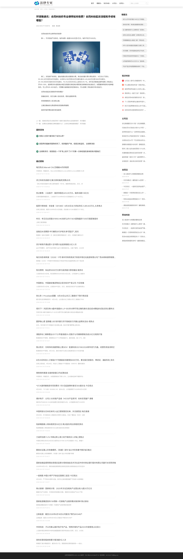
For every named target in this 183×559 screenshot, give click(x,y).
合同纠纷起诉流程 (63, 114)
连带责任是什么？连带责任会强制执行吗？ (134, 132)
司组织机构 (51, 9)
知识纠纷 (106, 3)
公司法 (114, 3)
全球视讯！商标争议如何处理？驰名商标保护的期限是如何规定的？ (134, 161)
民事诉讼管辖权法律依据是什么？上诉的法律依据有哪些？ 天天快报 (64, 124)
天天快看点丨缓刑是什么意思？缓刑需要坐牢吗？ (134, 180)
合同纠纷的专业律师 (50, 114)
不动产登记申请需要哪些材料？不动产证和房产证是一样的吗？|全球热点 (134, 67)
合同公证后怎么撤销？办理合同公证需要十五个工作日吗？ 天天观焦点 (134, 35)
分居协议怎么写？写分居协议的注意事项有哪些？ (134, 140)
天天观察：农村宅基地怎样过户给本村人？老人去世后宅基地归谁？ (134, 51)
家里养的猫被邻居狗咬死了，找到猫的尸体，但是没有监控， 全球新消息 (67, 144)
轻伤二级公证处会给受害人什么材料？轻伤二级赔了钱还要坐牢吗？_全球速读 (134, 149)
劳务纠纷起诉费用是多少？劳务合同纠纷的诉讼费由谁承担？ (134, 199)
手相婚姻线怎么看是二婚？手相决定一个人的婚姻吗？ (134, 40)
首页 (92, 3)
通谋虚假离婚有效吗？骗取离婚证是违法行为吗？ (134, 205)
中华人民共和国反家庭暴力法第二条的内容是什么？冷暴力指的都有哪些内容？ (134, 46)
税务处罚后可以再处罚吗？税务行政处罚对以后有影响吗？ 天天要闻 (64, 121)
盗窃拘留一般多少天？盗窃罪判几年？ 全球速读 (133, 157)
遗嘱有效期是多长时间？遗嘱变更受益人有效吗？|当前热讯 (134, 145)
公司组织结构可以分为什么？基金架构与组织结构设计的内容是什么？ (134, 61)
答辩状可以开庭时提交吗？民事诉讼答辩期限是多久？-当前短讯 (134, 136)
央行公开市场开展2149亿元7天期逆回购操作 (134, 19)
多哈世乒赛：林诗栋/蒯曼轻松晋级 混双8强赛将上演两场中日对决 (134, 25)
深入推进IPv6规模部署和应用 (133, 174)
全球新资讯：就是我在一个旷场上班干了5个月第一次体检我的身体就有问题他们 (69, 151)
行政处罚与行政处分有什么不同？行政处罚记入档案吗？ (134, 128)
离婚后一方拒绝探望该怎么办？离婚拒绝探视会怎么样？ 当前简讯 (134, 193)
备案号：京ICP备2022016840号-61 (90, 555)
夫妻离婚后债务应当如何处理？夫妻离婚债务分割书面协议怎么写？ (134, 153)
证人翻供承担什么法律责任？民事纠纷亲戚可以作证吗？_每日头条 (134, 30)
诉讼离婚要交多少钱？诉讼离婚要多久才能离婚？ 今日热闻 (134, 124)
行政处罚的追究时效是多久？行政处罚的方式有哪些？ (134, 56)
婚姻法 (99, 3)
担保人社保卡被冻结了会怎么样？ (52, 136)
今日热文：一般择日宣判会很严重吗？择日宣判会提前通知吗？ (134, 187)
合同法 (121, 3)
